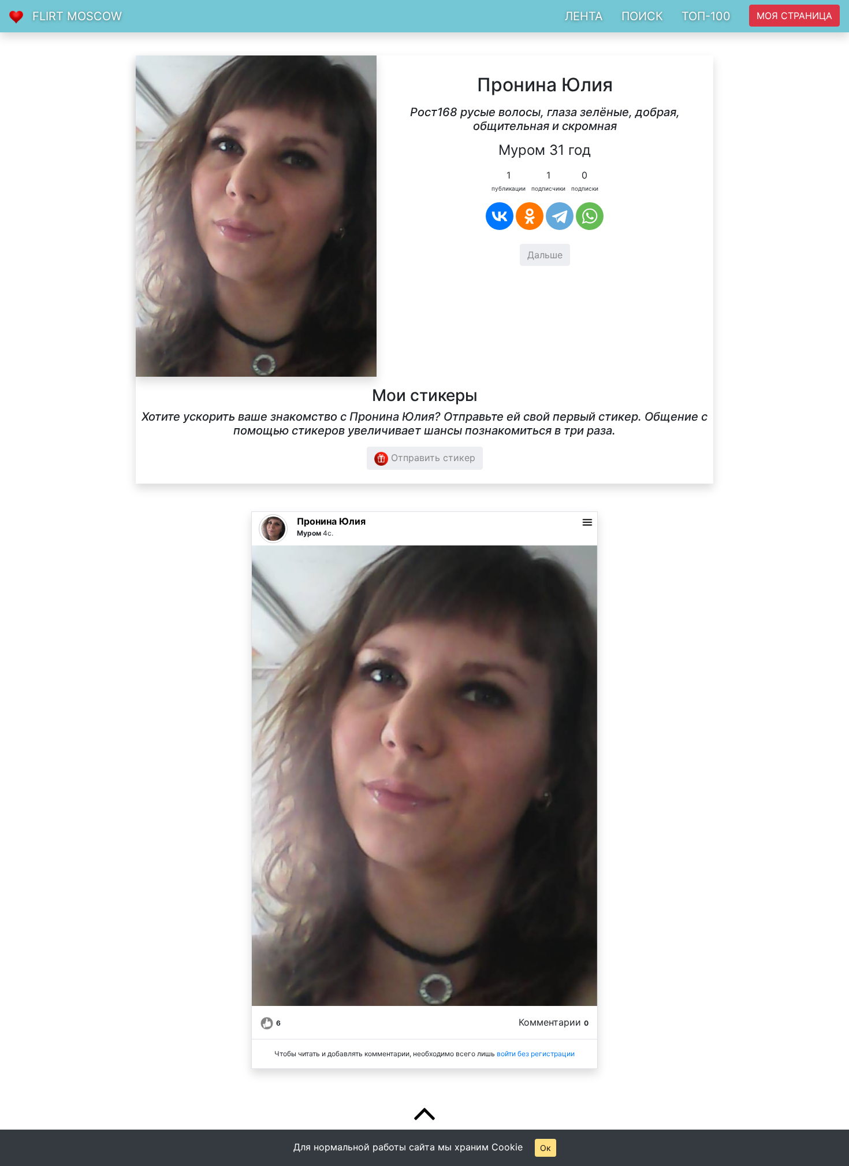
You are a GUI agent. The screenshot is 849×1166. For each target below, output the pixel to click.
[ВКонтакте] (499, 216)
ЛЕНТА (584, 16)
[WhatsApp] (590, 216)
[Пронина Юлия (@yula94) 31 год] (256, 215)
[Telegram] (560, 216)
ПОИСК (642, 16)
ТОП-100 (706, 16)
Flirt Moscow (77, 16)
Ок (545, 1148)
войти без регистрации (536, 1053)
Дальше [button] (545, 255)
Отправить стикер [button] (431, 457)
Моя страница (794, 15)
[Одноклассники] (529, 216)
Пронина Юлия (331, 521)
